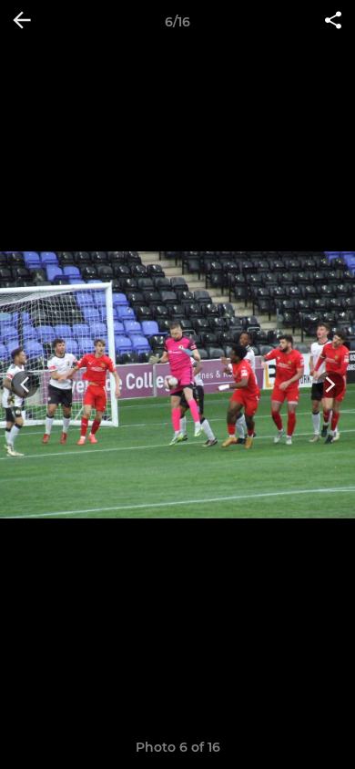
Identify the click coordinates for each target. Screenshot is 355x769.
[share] (333, 22)
